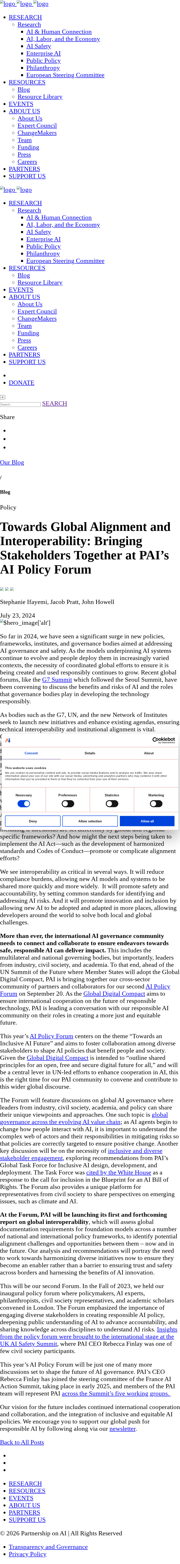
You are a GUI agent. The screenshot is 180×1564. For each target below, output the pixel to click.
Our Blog (12, 462)
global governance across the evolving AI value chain (84, 1118)
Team (25, 139)
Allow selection (90, 821)
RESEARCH (25, 17)
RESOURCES (27, 82)
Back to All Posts (22, 1442)
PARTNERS (24, 168)
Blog (24, 89)
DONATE (21, 382)
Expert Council (37, 125)
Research (29, 24)
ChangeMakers (37, 132)
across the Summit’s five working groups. (116, 1393)
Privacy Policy (28, 1553)
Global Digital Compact (114, 993)
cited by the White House (118, 1172)
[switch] (68, 803)
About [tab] (149, 753)
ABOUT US (24, 110)
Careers (27, 161)
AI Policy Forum (51, 1035)
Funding (28, 147)
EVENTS (21, 103)
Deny (33, 821)
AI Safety (38, 45)
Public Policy (43, 60)
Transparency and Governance (48, 1546)
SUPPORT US (27, 175)
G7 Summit (57, 679)
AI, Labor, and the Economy (63, 38)
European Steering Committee (65, 74)
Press (24, 154)
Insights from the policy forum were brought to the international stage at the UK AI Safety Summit (88, 1336)
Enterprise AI (43, 53)
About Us (30, 118)
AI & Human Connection (59, 31)
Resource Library (40, 96)
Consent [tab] (31, 753)
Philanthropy (43, 67)
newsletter (122, 1428)
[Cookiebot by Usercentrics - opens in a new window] (156, 740)
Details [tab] (90, 753)
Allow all (147, 821)
